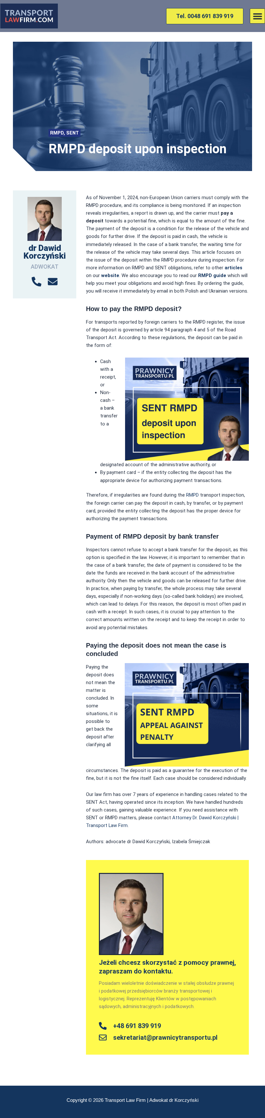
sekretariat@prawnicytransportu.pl (165, 1037)
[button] (257, 16)
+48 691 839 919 (137, 1026)
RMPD (57, 133)
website (110, 275)
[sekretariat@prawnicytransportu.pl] (103, 1037)
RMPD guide (213, 275)
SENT (72, 133)
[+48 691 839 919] (103, 1026)
